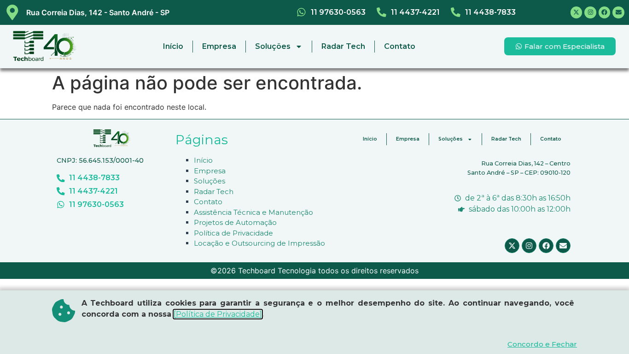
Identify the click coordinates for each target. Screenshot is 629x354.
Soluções (273, 46)
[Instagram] (590, 12)
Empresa (219, 46)
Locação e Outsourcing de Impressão (259, 243)
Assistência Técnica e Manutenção (253, 212)
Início (173, 46)
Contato (399, 46)
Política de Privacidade (233, 233)
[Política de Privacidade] (218, 314)
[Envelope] (618, 12)
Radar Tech (343, 46)
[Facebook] (605, 12)
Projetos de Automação (235, 222)
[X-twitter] (576, 12)
